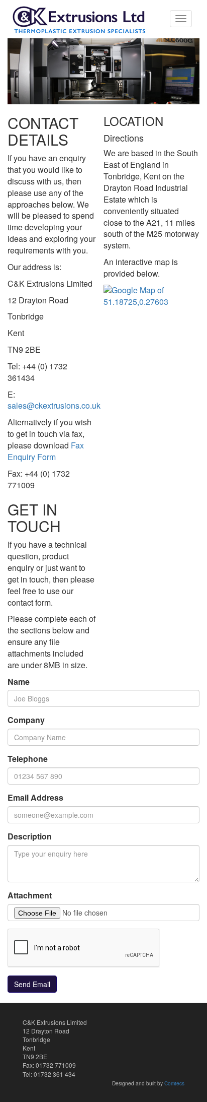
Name (19, 681)
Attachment (30, 895)
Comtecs (174, 1083)
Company (26, 720)
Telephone (28, 758)
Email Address (35, 797)
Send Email (32, 984)
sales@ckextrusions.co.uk (54, 405)
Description (30, 836)
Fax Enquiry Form (46, 451)
